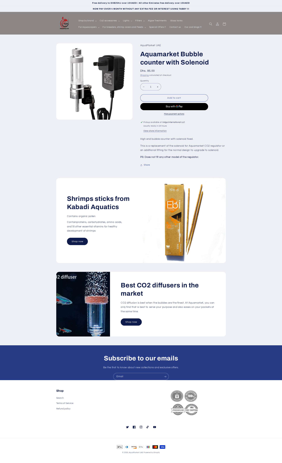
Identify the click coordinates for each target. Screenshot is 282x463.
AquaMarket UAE (136, 452)
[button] (87, 21)
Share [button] (147, 165)
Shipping (144, 75)
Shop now (77, 241)
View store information (155, 131)
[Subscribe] (165, 376)
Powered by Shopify (152, 452)
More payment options (174, 114)
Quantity (144, 81)
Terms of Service (64, 403)
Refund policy (63, 409)
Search (60, 398)
